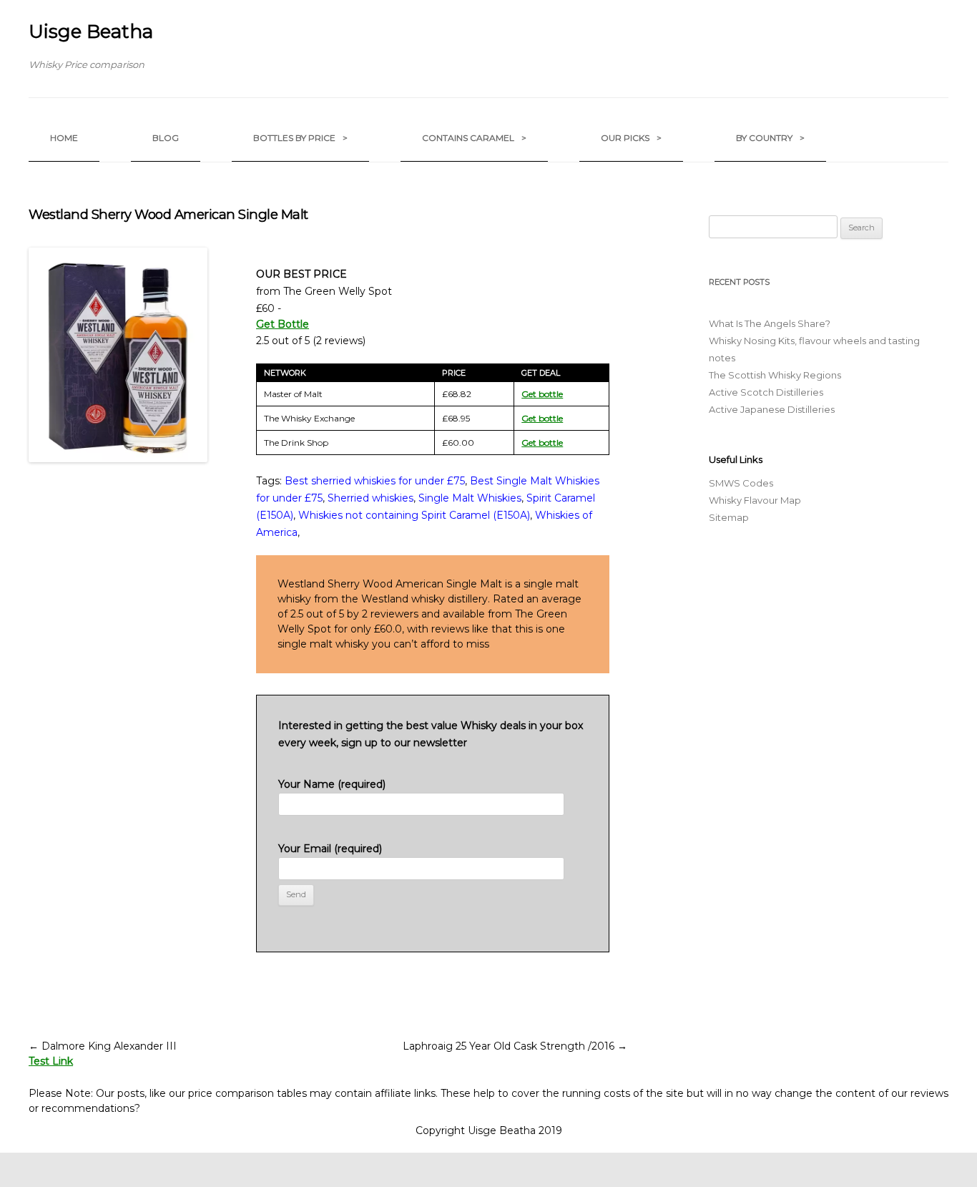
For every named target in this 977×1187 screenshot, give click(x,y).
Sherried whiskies (370, 498)
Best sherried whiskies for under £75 (375, 480)
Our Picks (631, 137)
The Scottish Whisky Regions (775, 375)
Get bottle (542, 394)
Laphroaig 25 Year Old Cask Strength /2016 (515, 1046)
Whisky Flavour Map (755, 500)
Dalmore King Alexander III (103, 1046)
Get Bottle (282, 324)
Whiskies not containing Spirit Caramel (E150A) (414, 515)
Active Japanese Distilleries (772, 409)
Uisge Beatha (91, 31)
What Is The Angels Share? (769, 323)
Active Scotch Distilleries (766, 392)
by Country (770, 137)
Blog (165, 137)
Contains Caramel (474, 137)
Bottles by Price (300, 137)
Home (64, 137)
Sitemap (729, 517)
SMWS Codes (741, 483)
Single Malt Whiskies (469, 498)
